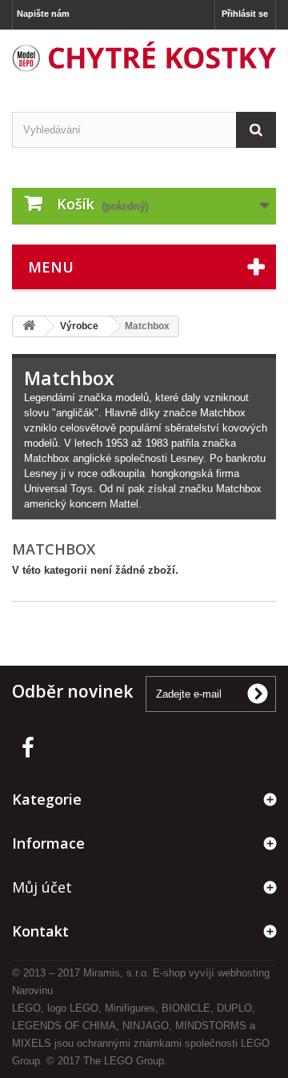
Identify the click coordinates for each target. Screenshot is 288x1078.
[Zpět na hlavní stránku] (29, 326)
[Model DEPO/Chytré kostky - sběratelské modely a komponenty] (144, 57)
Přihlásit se (245, 13)
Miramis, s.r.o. (116, 973)
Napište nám (43, 13)
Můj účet (42, 887)
